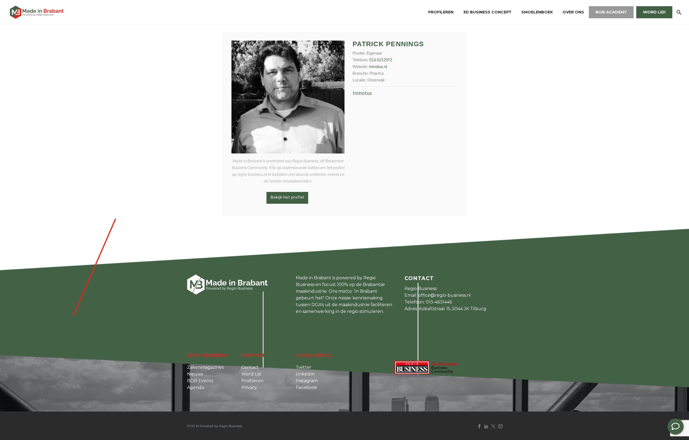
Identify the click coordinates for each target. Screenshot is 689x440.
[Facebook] (479, 426)
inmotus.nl (378, 66)
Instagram (307, 380)
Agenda (195, 387)
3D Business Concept (487, 12)
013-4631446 (439, 302)
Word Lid (251, 374)
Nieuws (195, 374)
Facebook (306, 387)
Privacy (249, 387)
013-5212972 (380, 60)
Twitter (303, 367)
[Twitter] (493, 426)
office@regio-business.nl (444, 295)
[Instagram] (500, 426)
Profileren (441, 12)
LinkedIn (305, 374)
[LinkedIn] (486, 426)
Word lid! (654, 12)
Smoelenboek (537, 12)
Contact (250, 367)
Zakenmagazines (205, 367)
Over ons (573, 12)
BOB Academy (611, 12)
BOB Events (200, 380)
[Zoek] (678, 12)
